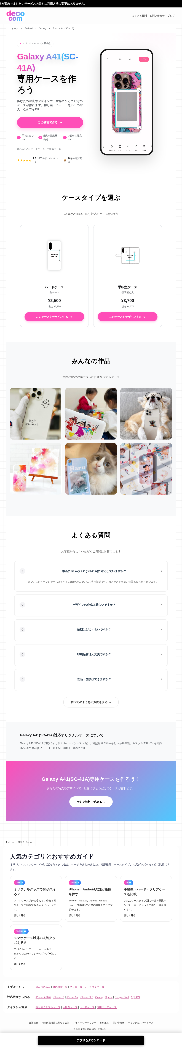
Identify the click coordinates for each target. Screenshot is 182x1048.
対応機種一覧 (60, 987)
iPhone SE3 (86, 997)
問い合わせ (118, 1022)
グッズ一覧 (76, 987)
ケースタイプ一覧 (94, 987)
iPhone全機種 (43, 997)
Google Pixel (122, 997)
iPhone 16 (58, 997)
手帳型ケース (70, 1007)
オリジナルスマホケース (140, 1022)
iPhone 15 (72, 997)
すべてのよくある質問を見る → (91, 702)
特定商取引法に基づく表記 (55, 1022)
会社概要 (33, 1022)
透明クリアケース (107, 1007)
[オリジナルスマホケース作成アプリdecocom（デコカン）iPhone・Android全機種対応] (15, 15)
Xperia (109, 997)
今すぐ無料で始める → (91, 801)
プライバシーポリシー (84, 1022)
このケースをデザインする (52, 316)
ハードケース (87, 1007)
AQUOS (135, 997)
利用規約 (104, 1022)
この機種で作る (48, 122)
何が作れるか (43, 987)
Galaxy (99, 997)
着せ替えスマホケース (48, 1007)
